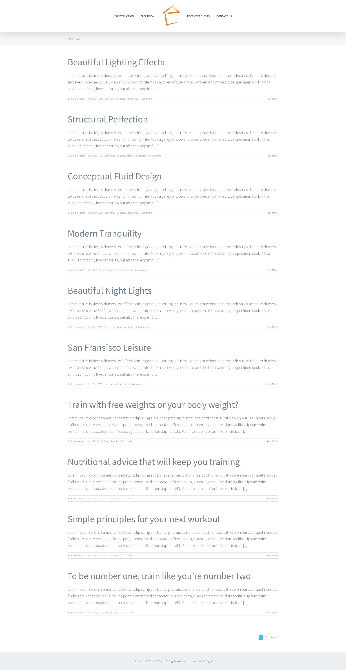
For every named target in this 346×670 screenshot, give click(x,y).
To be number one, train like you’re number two (159, 576)
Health (114, 441)
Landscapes (132, 98)
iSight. (208, 661)
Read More (272, 98)
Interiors (130, 155)
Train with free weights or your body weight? (153, 404)
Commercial (110, 98)
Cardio (107, 498)
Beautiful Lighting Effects (116, 62)
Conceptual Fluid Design (115, 176)
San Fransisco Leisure (109, 347)
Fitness (107, 441)
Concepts (121, 98)
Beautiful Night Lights (110, 290)
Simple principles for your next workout (144, 519)
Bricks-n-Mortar (77, 98)
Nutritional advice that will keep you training (154, 462)
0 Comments (146, 98)
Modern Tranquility (105, 233)
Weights (115, 612)
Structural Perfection (108, 119)
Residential (128, 270)
